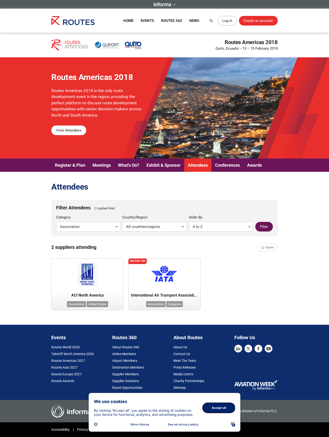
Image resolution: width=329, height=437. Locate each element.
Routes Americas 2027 (68, 361)
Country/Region (134, 217)
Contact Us (181, 354)
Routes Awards (62, 381)
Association (76, 304)
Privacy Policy (87, 429)
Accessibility (60, 429)
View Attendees (68, 130)
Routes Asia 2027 (64, 367)
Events (147, 21)
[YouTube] (268, 348)
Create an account (258, 21)
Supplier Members (125, 374)
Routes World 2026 (65, 347)
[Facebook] (258, 348)
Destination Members (128, 367)
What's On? (128, 165)
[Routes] (73, 20)
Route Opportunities (127, 388)
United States (97, 304)
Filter (264, 227)
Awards (254, 165)
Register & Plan (70, 165)
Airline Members (124, 354)
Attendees (198, 165)
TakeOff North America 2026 (72, 354)
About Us (180, 347)
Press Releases (184, 367)
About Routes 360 (125, 347)
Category (63, 217)
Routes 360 (171, 21)
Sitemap (179, 388)
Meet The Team (184, 361)
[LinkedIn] (238, 348)
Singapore (174, 304)
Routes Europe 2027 (66, 374)
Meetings (101, 165)
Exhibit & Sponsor (163, 165)
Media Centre (183, 374)
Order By (195, 217)
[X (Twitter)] (248, 348)
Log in (227, 21)
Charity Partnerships (188, 381)
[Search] (211, 21)
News (194, 21)
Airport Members (124, 361)
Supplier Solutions (125, 381)
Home (128, 21)
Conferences (227, 165)
